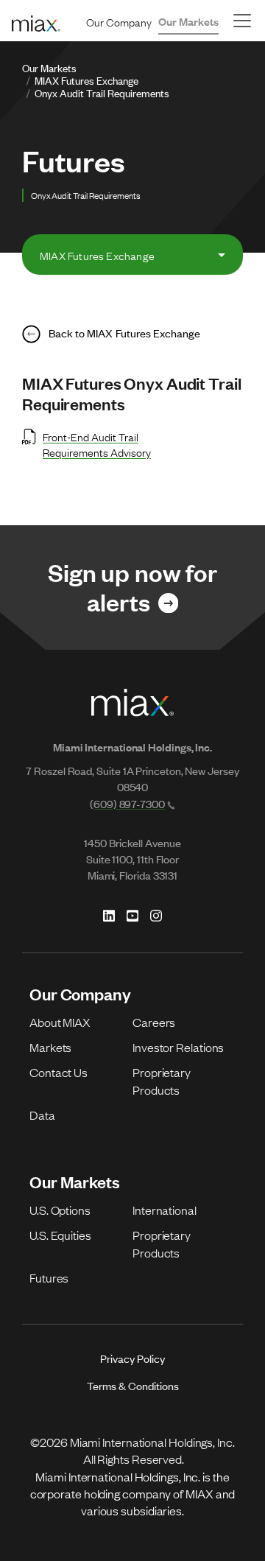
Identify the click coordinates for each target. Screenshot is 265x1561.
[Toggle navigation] (242, 21)
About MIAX (60, 1022)
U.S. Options (60, 1210)
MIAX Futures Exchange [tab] (97, 255)
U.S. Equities (60, 1235)
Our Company (119, 21)
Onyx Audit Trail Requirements (102, 92)
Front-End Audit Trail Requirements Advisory (97, 444)
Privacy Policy (132, 1358)
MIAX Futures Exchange (86, 80)
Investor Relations (178, 1047)
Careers (153, 1022)
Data (42, 1114)
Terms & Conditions (133, 1385)
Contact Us (58, 1072)
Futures (48, 1277)
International (164, 1210)
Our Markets (188, 21)
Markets (50, 1047)
